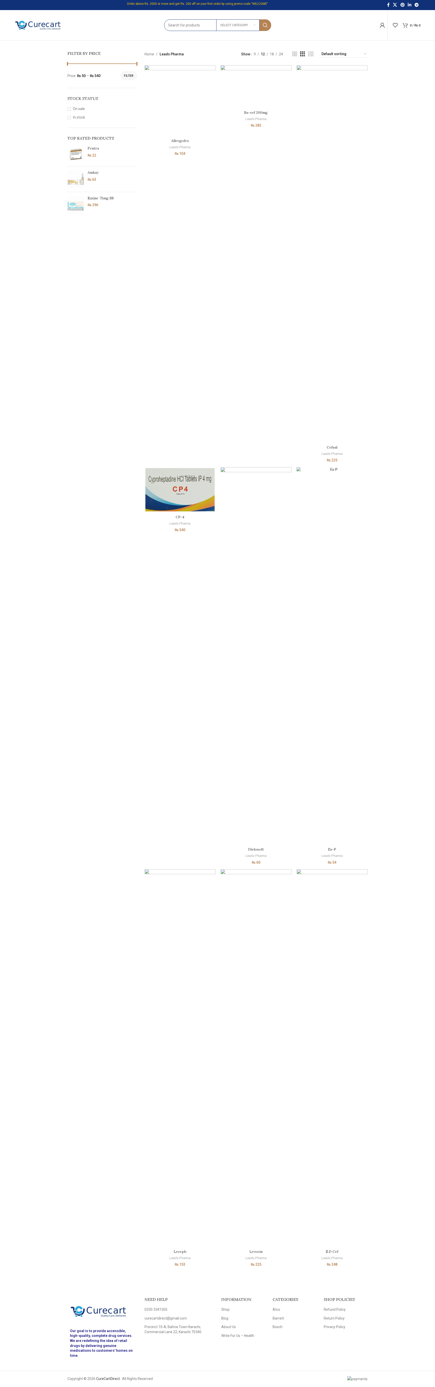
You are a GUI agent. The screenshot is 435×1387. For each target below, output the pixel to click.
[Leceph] (179, 1058)
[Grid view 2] (294, 54)
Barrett (278, 1318)
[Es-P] (332, 656)
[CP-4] (179, 489)
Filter (128, 76)
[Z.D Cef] (332, 1058)
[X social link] (395, 5)
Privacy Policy (334, 1327)
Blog (224, 1318)
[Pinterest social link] (402, 5)
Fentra (93, 148)
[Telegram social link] (416, 5)
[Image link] (102, 1311)
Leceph (180, 1251)
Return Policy (334, 1318)
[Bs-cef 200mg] (256, 86)
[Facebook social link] (388, 5)
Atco (276, 1309)
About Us (228, 1327)
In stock (79, 117)
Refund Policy (335, 1309)
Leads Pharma (180, 147)
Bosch (277, 1327)
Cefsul (332, 447)
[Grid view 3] (302, 54)
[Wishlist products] (395, 25)
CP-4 (180, 517)
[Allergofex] (179, 100)
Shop (225, 1309)
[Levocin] (256, 1058)
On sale (79, 109)
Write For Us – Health (237, 1336)
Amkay (93, 172)
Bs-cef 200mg (256, 112)
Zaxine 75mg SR (101, 198)
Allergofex (180, 140)
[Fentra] (75, 154)
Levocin (256, 1251)
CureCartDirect (108, 1379)
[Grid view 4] (310, 54)
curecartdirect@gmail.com (165, 1318)
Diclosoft (256, 849)
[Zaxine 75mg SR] (75, 205)
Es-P (332, 849)
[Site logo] (41, 25)
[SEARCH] (265, 25)
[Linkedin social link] (409, 5)
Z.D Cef (332, 1251)
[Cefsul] (332, 254)
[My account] (382, 25)
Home (149, 54)
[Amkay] (75, 179)
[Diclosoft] (256, 656)
